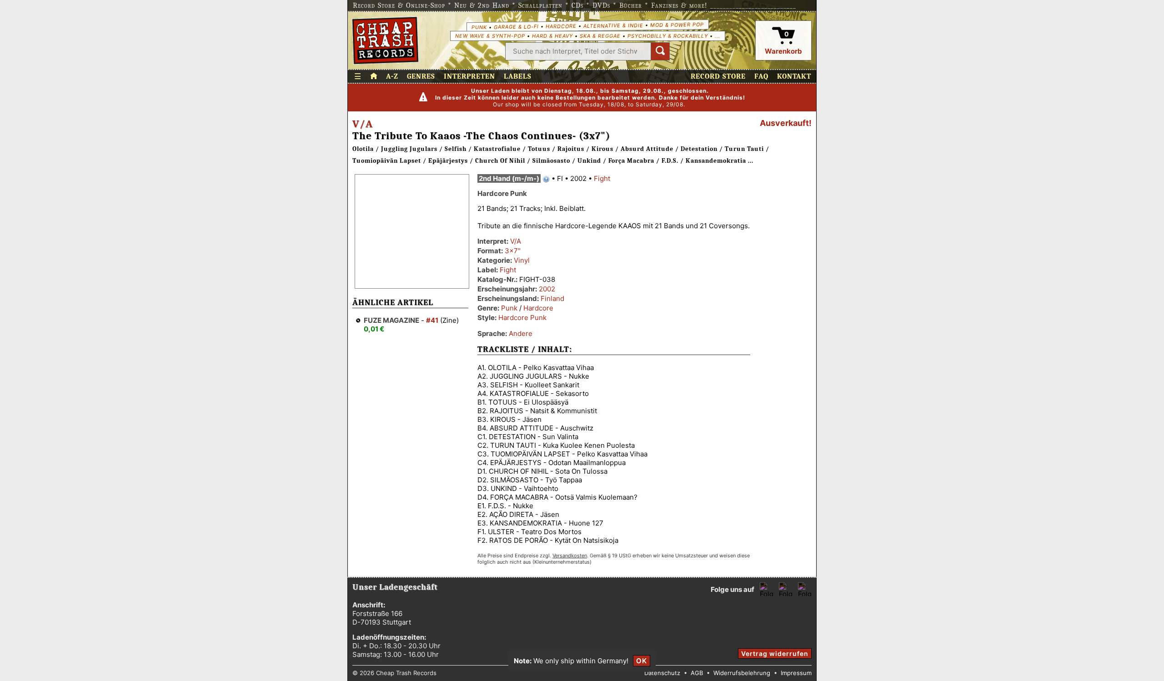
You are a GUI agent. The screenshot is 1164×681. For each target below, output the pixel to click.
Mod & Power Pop (676, 24)
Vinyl (522, 260)
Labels (518, 76)
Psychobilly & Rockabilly (667, 36)
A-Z (392, 76)
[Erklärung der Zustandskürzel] (546, 179)
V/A (362, 124)
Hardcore (560, 26)
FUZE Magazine (391, 320)
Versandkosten (569, 555)
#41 (432, 320)
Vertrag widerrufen (774, 653)
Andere (520, 333)
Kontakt (794, 76)
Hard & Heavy (552, 36)
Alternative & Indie (613, 25)
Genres (421, 76)
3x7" (513, 250)
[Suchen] (660, 51)
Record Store (718, 76)
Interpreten (469, 76)
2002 (547, 289)
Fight (602, 178)
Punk (479, 27)
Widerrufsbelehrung (741, 672)
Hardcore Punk (522, 317)
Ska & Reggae (600, 36)
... (717, 36)
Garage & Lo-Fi (515, 26)
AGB (697, 672)
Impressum (796, 672)
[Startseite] (385, 40)
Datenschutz (662, 672)
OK (641, 660)
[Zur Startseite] (373, 76)
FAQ (761, 76)
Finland (552, 298)
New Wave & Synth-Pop (490, 36)
